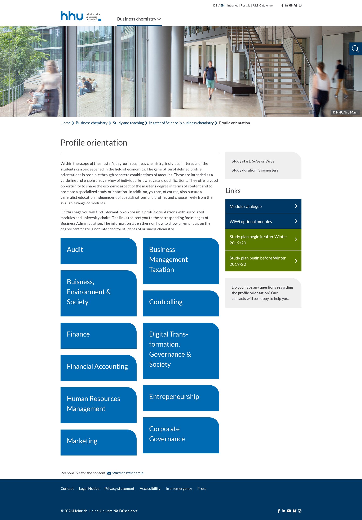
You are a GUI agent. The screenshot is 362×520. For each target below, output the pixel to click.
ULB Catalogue (262, 5)
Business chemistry (91, 122)
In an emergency (179, 488)
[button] (355, 49)
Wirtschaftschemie (127, 473)
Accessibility (150, 488)
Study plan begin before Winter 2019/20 (258, 261)
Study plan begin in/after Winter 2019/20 (258, 239)
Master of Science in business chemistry (181, 122)
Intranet (232, 5)
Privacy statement (119, 488)
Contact (67, 488)
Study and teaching (128, 122)
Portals (245, 5)
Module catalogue (246, 206)
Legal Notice (89, 488)
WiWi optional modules (251, 221)
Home (66, 122)
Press (201, 488)
